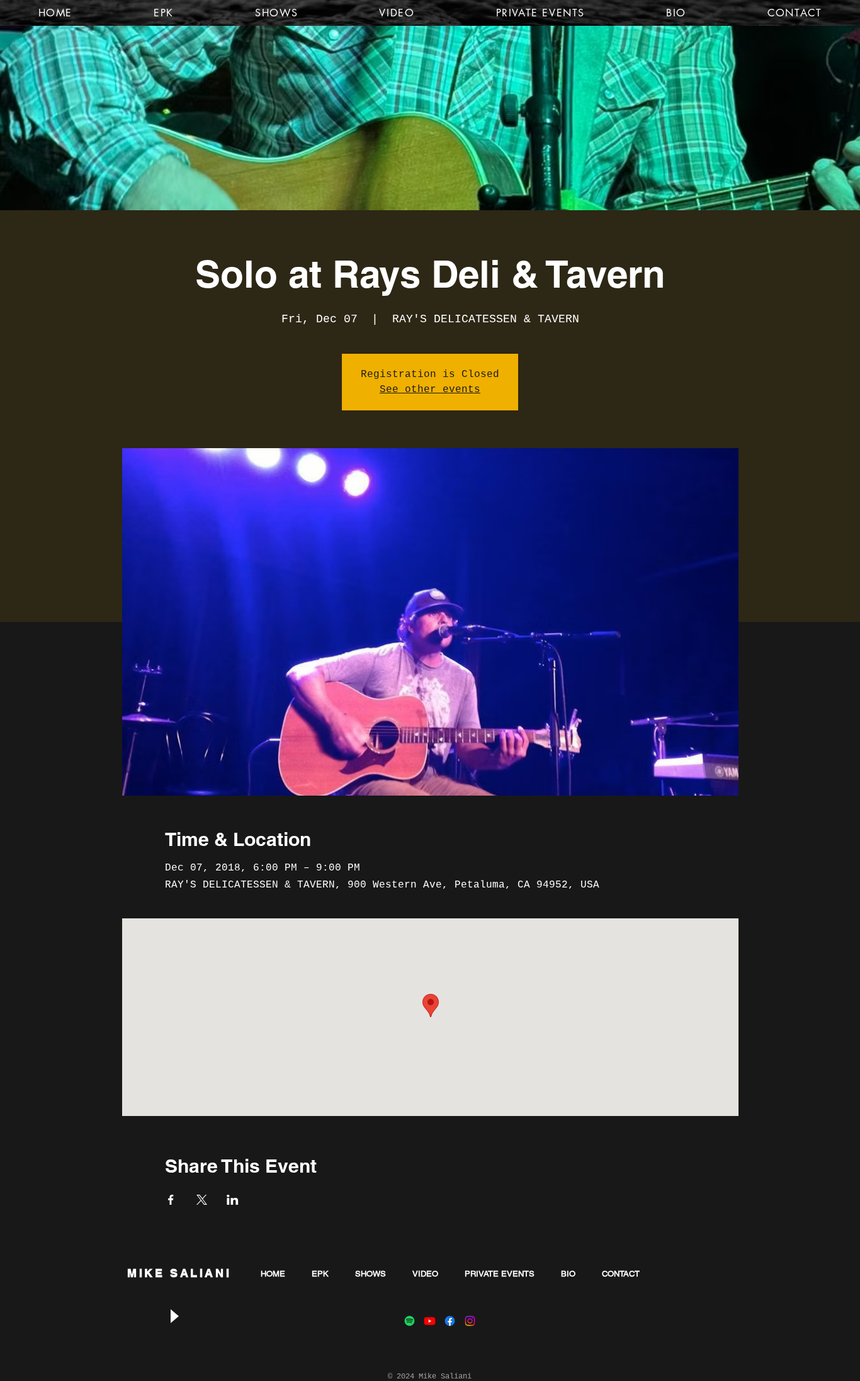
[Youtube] (429, 1320)
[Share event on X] (202, 1200)
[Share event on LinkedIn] (233, 1200)
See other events (430, 389)
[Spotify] (409, 1320)
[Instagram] (470, 1320)
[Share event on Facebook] (171, 1200)
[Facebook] (449, 1320)
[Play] (173, 1316)
